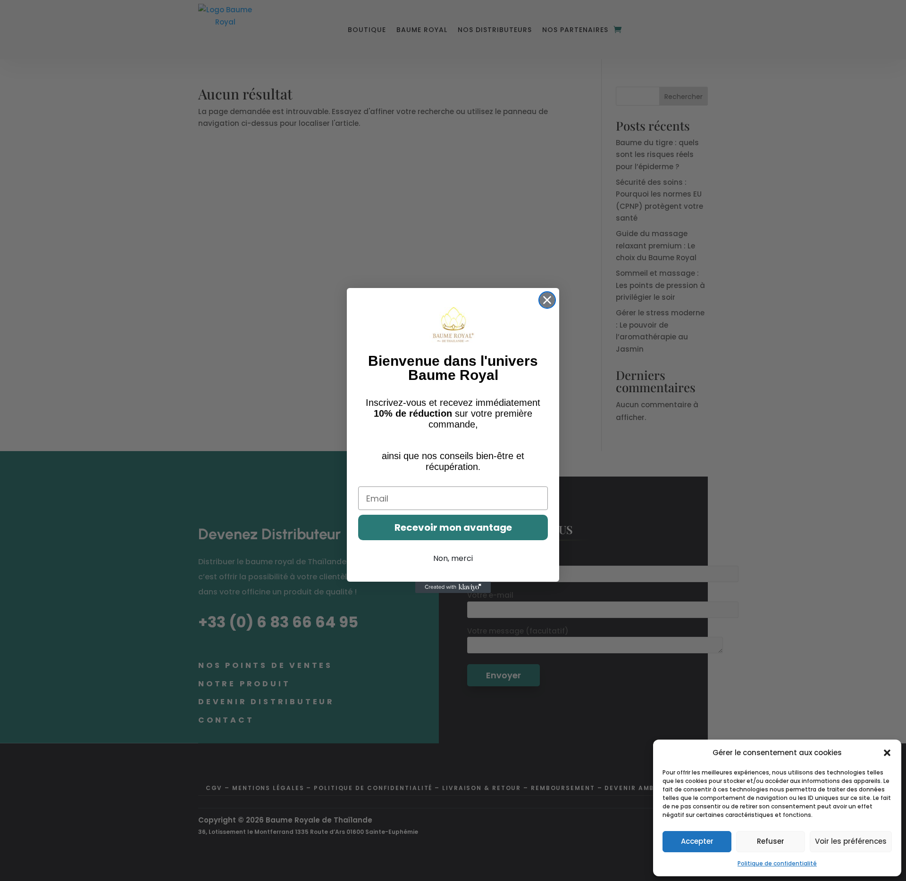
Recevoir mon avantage (453, 527)
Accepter (697, 841)
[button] (887, 752)
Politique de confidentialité (777, 863)
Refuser (770, 841)
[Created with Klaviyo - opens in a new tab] (453, 587)
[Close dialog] (547, 300)
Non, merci (453, 558)
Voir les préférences (851, 841)
